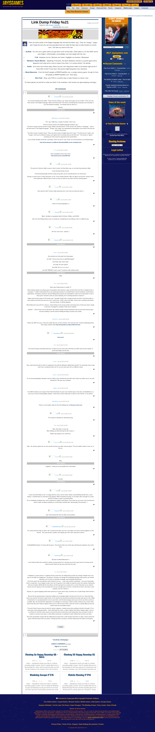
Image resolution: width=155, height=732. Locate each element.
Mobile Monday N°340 (79, 674)
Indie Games (95, 702)
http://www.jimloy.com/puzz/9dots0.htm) (68, 324)
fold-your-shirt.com (76, 405)
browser (51, 25)
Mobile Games (85, 702)
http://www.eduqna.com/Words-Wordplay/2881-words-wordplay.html (60, 142)
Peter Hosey (55, 401)
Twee (57, 490)
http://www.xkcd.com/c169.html (60, 155)
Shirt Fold (38, 78)
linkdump (57, 25)
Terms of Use (66, 724)
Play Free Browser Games (77, 12)
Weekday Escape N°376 (42, 674)
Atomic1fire (57, 240)
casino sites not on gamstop (134, 15)
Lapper (55, 388)
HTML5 (107, 5)
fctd (57, 413)
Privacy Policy (56, 724)
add (117, 128)
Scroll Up (56, 640)
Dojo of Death (111, 705)
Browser (76, 5)
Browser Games (74, 702)
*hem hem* (60, 337)
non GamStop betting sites (147, 15)
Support (136, 8)
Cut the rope (57, 705)
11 (39, 681)
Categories (118, 8)
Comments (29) (57, 27)
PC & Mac (87, 5)
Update (61, 627)
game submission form (96, 717)
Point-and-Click (101, 8)
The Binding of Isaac (89, 705)
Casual (126, 5)
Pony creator (101, 705)
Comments (144, 8)
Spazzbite (57, 212)
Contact (101, 724)
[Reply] (93, 113)
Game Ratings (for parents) (88, 724)
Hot (73, 8)
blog (47, 25)
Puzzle (110, 8)
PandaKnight (58, 555)
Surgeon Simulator (45, 705)
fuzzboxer (57, 96)
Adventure (84, 8)
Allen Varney (55, 118)
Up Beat (28, 52)
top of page (68, 644)
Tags (68, 5)
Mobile (97, 5)
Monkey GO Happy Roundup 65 (79, 654)
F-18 (36, 57)
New (68, 8)
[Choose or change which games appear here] (127, 123)
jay (57, 199)
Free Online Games (50, 702)
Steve (90, 23)
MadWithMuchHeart (57, 526)
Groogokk (57, 541)
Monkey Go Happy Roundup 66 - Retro (41, 655)
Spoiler (63, 110)
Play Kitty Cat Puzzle (111, 91)
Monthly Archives (117, 141)
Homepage (64, 640)
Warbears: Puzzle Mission (36, 61)
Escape (92, 8)
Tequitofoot (57, 510)
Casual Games (63, 702)
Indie (135, 5)
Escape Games (106, 702)
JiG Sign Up (148, 1)
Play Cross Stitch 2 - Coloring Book (115, 68)
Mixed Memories (31, 72)
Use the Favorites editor (117, 135)
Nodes (29, 66)
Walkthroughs (128, 8)
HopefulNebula (57, 333)
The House (65, 705)
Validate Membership (134, 1)
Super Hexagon (75, 705)
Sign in (57, 646)
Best (77, 8)
